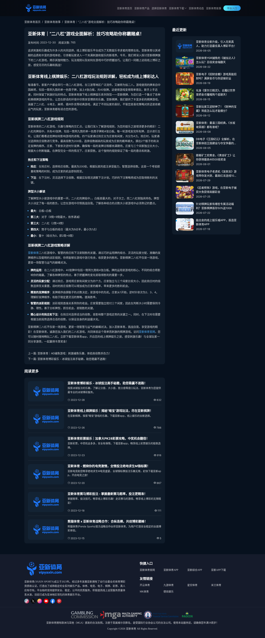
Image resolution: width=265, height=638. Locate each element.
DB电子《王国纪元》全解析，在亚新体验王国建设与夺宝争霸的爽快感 (216, 141)
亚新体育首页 (124, 8)
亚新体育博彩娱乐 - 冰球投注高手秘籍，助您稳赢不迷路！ (72, 359)
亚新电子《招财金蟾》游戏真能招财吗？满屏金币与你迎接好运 (216, 76)
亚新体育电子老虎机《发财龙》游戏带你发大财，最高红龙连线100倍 (216, 174)
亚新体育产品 (141, 8)
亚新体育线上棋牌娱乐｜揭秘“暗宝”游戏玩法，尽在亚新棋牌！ (110, 411)
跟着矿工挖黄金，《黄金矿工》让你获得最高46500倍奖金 (215, 157)
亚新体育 (33, 252)
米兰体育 (216, 585)
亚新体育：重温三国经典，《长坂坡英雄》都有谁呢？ (215, 125)
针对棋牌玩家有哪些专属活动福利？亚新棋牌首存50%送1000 (215, 206)
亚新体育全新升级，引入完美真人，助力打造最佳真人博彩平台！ (216, 44)
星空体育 (192, 585)
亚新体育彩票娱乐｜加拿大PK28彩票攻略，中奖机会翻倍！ (108, 438)
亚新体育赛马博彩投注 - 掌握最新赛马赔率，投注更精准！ (107, 494)
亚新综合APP (194, 570)
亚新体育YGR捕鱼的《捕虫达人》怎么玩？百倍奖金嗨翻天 (216, 60)
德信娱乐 (169, 591)
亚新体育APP (171, 570)
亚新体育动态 (196, 8)
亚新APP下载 (218, 570)
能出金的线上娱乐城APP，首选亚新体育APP (216, 222)
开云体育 (145, 585)
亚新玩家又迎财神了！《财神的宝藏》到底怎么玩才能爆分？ (216, 108)
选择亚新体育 (159, 8)
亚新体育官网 (147, 331)
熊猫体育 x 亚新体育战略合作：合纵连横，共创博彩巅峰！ (107, 521)
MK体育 (144, 591)
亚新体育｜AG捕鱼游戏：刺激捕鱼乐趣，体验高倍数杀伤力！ (74, 353)
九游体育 (169, 585)
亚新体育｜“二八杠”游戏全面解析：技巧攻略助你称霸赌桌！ (100, 22)
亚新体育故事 (213, 8)
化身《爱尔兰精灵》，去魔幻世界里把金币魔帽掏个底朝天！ (215, 92)
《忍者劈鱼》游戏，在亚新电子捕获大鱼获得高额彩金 (216, 190)
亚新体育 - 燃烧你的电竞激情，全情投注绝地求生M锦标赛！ (109, 466)
